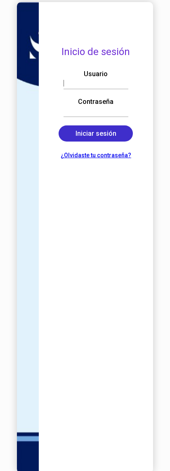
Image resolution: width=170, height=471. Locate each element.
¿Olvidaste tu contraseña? (96, 155)
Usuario (96, 74)
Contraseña (95, 102)
